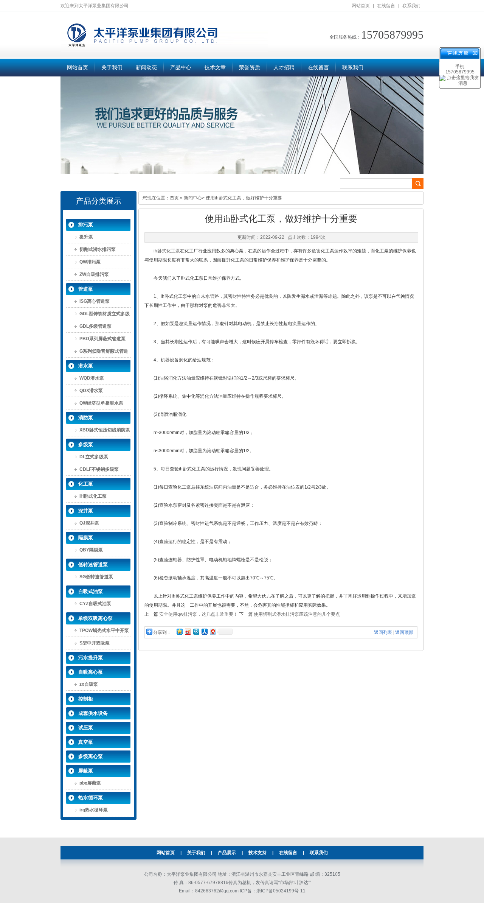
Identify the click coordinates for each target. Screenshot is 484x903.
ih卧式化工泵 (167, 251)
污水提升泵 (90, 657)
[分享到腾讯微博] (196, 631)
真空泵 (85, 742)
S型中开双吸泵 (94, 643)
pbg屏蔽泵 (90, 783)
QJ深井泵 (89, 523)
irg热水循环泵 (93, 810)
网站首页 (361, 5)
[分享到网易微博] (212, 631)
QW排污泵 (90, 262)
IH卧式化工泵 (93, 496)
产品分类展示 (98, 201)
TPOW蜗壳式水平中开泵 (104, 630)
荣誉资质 (249, 67)
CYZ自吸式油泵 (95, 603)
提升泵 (86, 237)
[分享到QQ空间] (179, 631)
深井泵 (85, 511)
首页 (174, 198)
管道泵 (85, 289)
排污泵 (85, 224)
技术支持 (257, 852)
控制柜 (85, 699)
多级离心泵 (90, 756)
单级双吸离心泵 (95, 618)
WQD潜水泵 (91, 378)
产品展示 (227, 852)
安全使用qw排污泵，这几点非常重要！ (198, 614)
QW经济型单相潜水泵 (101, 403)
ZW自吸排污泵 (94, 274)
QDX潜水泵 (91, 390)
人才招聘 (284, 67)
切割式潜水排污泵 (97, 249)
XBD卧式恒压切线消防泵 (104, 430)
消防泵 (85, 417)
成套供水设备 (93, 713)
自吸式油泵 (90, 591)
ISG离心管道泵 (94, 301)
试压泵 (85, 727)
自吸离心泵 (90, 672)
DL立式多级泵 (93, 456)
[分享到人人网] (204, 631)
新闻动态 (146, 67)
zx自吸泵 (88, 684)
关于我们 (112, 67)
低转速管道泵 (93, 564)
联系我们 (411, 5)
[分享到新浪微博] (187, 631)
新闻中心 (193, 198)
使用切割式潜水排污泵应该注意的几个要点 (297, 614)
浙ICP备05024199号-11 (281, 891)
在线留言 (386, 5)
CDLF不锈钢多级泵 (99, 469)
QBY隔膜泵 (91, 550)
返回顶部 (404, 632)
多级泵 (85, 444)
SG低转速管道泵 (96, 576)
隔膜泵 (85, 537)
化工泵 (85, 484)
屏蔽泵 (85, 771)
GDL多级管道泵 (95, 326)
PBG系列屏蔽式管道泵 (102, 338)
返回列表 (383, 632)
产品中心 (180, 67)
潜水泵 (85, 366)
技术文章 (215, 67)
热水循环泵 (90, 797)
